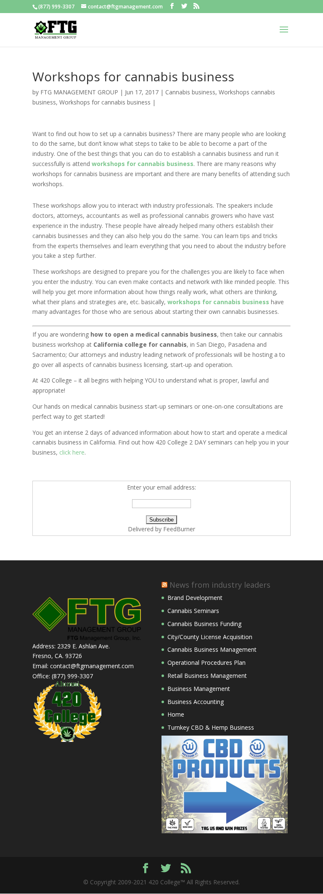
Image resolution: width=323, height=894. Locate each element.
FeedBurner (179, 529)
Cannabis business (190, 92)
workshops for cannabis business (142, 164)
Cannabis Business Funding (204, 624)
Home (175, 714)
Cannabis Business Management (212, 649)
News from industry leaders (219, 585)
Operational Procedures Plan (206, 662)
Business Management (198, 689)
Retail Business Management (207, 676)
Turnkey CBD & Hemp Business (210, 727)
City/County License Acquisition (209, 637)
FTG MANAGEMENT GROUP (79, 92)
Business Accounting (195, 702)
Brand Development (194, 598)
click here (72, 452)
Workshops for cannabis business (105, 102)
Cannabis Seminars (193, 611)
